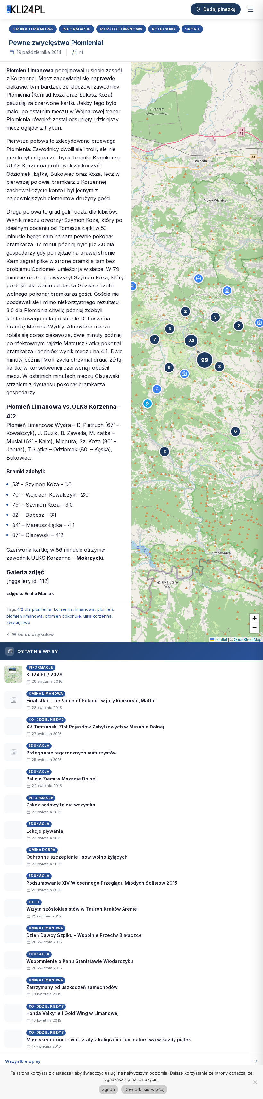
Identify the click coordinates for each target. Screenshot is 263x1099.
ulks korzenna (97, 615)
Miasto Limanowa (121, 29)
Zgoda (108, 1089)
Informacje (76, 29)
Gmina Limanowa (33, 29)
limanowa (85, 609)
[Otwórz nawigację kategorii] (250, 9)
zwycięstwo (18, 622)
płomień (105, 609)
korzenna (63, 609)
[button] (147, 403)
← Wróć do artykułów (30, 634)
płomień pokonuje (63, 615)
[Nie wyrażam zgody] (255, 1082)
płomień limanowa (24, 615)
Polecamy (164, 29)
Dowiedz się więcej (144, 1089)
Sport (192, 29)
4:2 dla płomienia (34, 609)
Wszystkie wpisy (23, 1061)
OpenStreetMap (247, 639)
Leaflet (220, 639)
